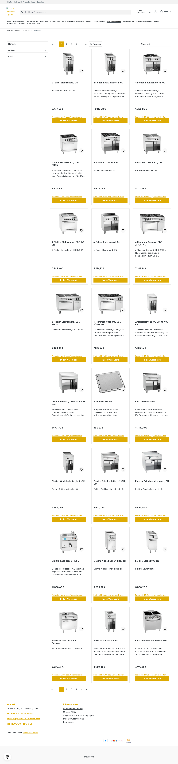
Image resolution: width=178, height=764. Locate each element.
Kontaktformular (30, 732)
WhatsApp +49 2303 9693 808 (23, 718)
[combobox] (75, 12)
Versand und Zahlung (73, 708)
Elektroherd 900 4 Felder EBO (151, 640)
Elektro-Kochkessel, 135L (65, 561)
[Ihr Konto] (156, 11)
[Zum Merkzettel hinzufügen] (81, 71)
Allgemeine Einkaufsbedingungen (78, 715)
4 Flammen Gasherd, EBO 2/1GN (65, 163)
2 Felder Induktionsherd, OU (108, 82)
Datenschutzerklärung (73, 719)
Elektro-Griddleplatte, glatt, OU (152, 481)
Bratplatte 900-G (102, 401)
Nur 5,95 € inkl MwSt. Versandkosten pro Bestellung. (26, 2)
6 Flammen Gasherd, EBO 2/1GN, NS (148, 243)
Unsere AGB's (69, 712)
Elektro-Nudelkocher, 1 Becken (109, 561)
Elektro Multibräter (145, 401)
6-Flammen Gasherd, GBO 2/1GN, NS (107, 323)
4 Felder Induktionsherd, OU (150, 82)
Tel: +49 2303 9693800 (20, 713)
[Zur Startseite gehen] (15, 11)
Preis (10, 56)
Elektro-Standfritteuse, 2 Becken (65, 642)
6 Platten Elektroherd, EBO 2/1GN (66, 323)
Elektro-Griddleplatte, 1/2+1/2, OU (109, 482)
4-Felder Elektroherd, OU (106, 242)
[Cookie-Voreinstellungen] (7, 756)
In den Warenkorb (68, 120)
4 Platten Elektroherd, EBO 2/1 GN (68, 243)
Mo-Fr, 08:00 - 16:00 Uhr (20, 724)
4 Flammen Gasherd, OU (106, 162)
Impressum (68, 722)
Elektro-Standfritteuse (147, 561)
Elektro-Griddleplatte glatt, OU (68, 481)
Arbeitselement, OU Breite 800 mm (68, 402)
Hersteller (12, 44)
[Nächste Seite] (81, 44)
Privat (141, 11)
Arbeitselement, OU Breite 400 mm (151, 323)
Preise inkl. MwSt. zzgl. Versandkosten (67, 117)
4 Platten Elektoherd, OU (148, 162)
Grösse (11, 50)
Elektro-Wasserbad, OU (106, 640)
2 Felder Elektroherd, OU (65, 82)
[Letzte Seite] (86, 44)
